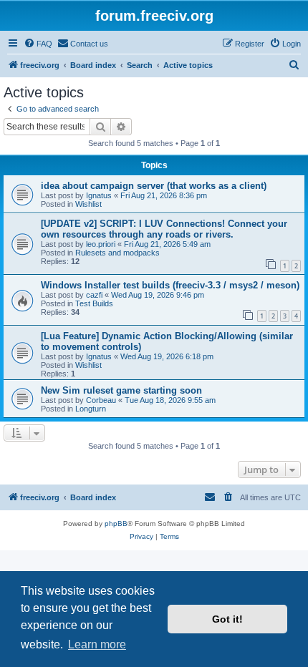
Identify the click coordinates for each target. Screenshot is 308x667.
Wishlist (88, 204)
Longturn (90, 408)
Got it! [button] (227, 619)
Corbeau (101, 400)
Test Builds (94, 303)
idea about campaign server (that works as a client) (153, 185)
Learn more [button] (97, 644)
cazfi (94, 295)
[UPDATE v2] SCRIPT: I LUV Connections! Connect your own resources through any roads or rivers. (164, 229)
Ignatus (99, 195)
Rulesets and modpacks (117, 252)
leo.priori (100, 244)
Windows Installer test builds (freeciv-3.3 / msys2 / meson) (170, 285)
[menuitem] (38, 43)
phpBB (116, 523)
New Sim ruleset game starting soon (121, 390)
